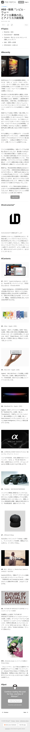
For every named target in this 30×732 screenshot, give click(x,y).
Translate (4, 6)
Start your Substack (11, 725)
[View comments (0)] (8, 24)
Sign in (26, 2)
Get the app (22, 725)
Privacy (13, 721)
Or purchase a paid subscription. (15, 705)
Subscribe (21, 2)
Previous (6, 712)
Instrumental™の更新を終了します (11, 233)
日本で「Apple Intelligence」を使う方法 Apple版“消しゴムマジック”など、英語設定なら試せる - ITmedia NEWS (14, 283)
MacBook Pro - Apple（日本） (13, 406)
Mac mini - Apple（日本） (12, 370)
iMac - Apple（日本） (11, 326)
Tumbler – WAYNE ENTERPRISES (14, 489)
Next (25, 712)
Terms (17, 721)
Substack (7, 728)
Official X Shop (9, 535)
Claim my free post (15, 701)
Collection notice (24, 721)
